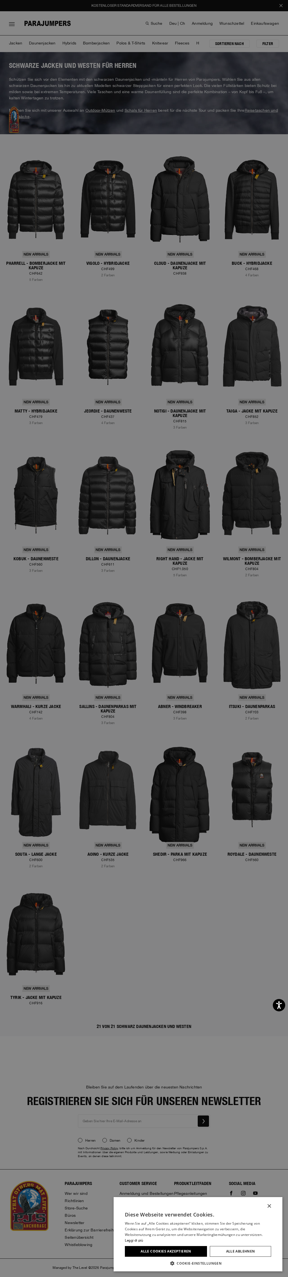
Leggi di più (134, 1240)
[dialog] (144, 638)
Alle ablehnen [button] (240, 1251)
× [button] (269, 1206)
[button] (198, 1263)
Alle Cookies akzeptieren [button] (166, 1251)
